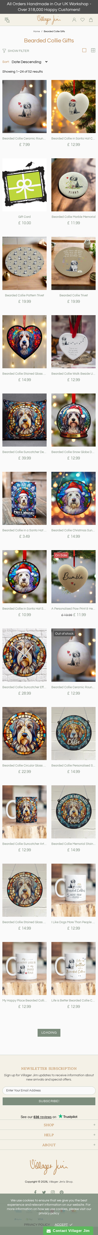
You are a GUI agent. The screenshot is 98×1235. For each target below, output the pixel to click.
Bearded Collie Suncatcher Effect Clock (24, 687)
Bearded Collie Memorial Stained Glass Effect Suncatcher (73, 844)
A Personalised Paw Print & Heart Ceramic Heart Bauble (73, 608)
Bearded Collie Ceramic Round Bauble (73, 687)
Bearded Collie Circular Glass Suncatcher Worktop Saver (24, 765)
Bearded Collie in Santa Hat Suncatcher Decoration (24, 608)
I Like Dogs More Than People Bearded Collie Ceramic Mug (73, 922)
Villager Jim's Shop (49, 20)
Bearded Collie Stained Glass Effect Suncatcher (24, 922)
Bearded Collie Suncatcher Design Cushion (24, 452)
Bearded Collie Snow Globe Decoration (73, 452)
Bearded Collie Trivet (73, 295)
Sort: (6, 62)
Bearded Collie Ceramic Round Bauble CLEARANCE (24, 138)
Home (36, 31)
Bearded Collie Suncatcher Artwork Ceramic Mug (24, 844)
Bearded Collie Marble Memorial (74, 217)
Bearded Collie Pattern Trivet (24, 295)
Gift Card (24, 217)
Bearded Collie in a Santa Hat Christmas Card (24, 530)
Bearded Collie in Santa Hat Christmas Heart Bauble (73, 138)
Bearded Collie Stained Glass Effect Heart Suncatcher (24, 373)
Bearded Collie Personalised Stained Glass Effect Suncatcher (73, 765)
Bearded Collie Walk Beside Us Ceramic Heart (73, 373)
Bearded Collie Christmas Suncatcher (73, 530)
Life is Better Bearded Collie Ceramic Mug (73, 1000)
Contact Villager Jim (70, 1231)
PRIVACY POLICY (37, 1224)
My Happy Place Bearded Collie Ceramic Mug (24, 1000)
